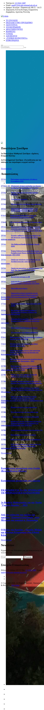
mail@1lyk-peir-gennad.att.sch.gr (24, 5)
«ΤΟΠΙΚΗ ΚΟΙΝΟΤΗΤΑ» (17, 38)
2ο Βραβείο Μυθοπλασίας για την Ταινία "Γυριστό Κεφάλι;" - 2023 (21, 503)
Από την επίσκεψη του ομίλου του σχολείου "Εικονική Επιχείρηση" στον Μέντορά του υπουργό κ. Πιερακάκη (20, 517)
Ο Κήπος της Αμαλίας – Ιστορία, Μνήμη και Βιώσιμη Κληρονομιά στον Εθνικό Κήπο (21, 532)
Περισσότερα (6, 169)
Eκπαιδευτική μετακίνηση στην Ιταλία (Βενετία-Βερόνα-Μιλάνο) (20, 469)
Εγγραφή (28, 557)
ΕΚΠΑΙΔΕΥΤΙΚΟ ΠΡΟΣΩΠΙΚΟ (19, 23)
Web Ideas (15, 585)
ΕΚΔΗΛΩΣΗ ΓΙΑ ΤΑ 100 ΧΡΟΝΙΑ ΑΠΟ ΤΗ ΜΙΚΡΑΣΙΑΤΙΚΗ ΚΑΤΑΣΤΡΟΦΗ (22, 491)
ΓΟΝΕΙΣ (9, 34)
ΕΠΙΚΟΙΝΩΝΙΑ (12, 40)
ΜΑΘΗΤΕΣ (10, 31)
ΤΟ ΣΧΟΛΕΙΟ (12, 20)
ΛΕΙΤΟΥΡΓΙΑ (11, 25)
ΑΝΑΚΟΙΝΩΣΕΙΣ (13, 27)
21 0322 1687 (20, 3)
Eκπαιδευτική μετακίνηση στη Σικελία (20, 480)
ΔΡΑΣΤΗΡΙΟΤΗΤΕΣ (14, 29)
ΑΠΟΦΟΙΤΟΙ (11, 36)
